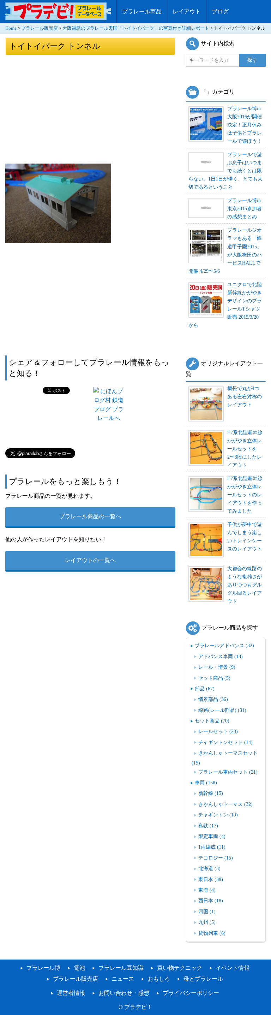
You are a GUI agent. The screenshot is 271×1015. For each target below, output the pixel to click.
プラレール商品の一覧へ (90, 516)
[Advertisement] (90, 108)
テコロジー (215, 858)
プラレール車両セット (228, 772)
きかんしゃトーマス (225, 804)
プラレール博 (43, 968)
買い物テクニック (179, 968)
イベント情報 (232, 968)
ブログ (220, 11)
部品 (205, 688)
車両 (206, 782)
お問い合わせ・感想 (123, 993)
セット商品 (214, 678)
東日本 (210, 879)
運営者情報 (71, 993)
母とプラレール (203, 979)
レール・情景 (216, 667)
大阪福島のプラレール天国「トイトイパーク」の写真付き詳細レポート (135, 28)
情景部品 (213, 699)
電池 (79, 968)
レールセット (218, 731)
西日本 (210, 900)
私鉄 (208, 825)
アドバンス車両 (220, 656)
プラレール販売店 (39, 28)
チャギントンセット (225, 742)
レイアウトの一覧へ (90, 560)
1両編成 (211, 847)
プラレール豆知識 (121, 968)
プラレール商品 (142, 11)
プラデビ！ (138, 1007)
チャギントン (218, 815)
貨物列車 (211, 933)
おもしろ (158, 979)
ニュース (123, 979)
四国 (207, 911)
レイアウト (187, 11)
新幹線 (210, 793)
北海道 (209, 868)
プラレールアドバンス (224, 645)
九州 (207, 922)
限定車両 (211, 836)
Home (11, 28)
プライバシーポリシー (191, 993)
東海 (207, 890)
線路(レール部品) (222, 710)
